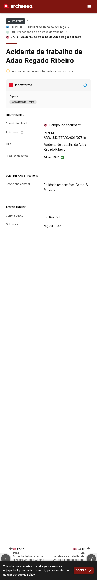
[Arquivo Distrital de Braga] (18, 7)
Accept (81, 570)
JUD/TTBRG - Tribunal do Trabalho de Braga (38, 27)
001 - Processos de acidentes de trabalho (37, 32)
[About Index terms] (85, 85)
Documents (15, 21)
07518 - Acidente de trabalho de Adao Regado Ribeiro (46, 37)
